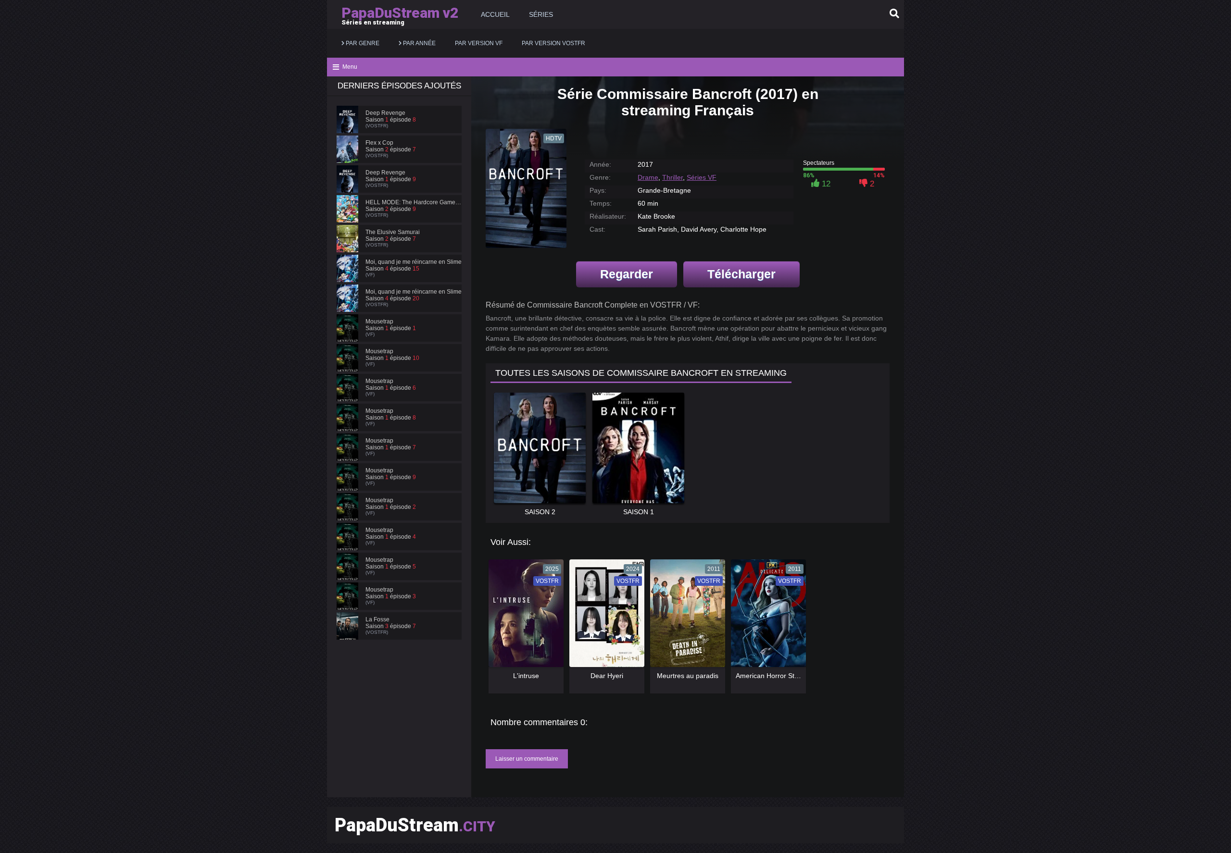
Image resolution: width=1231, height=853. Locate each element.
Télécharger (741, 274)
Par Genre (361, 43)
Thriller (672, 177)
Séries (541, 14)
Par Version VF (478, 43)
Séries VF (701, 177)
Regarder (626, 274)
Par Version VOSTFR (553, 43)
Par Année (419, 43)
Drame (648, 177)
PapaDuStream (415, 825)
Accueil (495, 14)
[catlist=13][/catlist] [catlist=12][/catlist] (524, 617)
